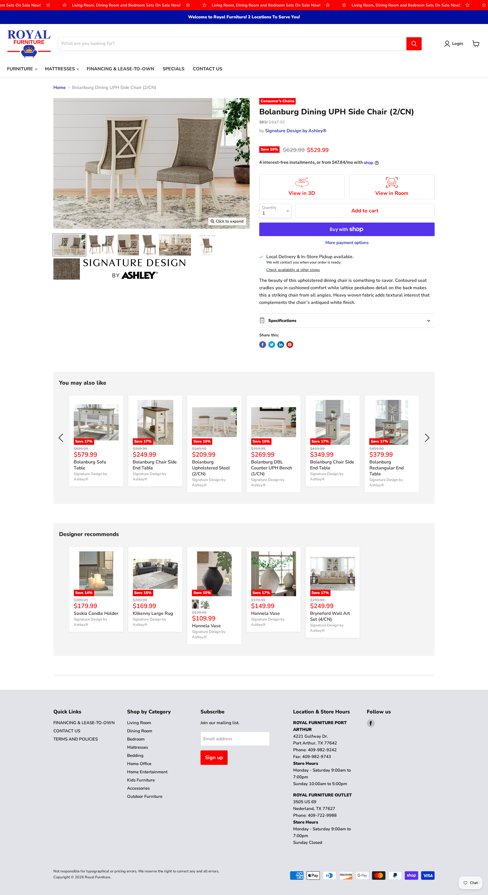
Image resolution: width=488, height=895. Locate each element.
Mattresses (137, 747)
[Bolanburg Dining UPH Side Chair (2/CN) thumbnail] (69, 245)
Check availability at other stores (293, 270)
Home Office (139, 763)
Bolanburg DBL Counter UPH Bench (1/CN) (271, 468)
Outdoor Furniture (144, 796)
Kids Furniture (141, 780)
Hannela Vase (206, 626)
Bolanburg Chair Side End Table (155, 465)
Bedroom (136, 739)
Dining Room (139, 731)
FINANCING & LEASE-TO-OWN (120, 69)
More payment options (347, 242)
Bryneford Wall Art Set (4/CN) (330, 616)
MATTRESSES (60, 69)
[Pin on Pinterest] (289, 344)
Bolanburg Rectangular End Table (386, 468)
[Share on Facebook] (262, 344)
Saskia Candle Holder (96, 613)
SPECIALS (173, 69)
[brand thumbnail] (134, 269)
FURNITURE (20, 69)
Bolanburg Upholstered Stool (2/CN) (211, 468)
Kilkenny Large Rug (153, 613)
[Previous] (61, 437)
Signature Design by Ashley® (295, 131)
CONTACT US (207, 69)
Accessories (138, 788)
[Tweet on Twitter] (271, 344)
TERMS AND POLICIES (75, 739)
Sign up (214, 757)
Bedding (135, 755)
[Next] (426, 437)
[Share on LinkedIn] (280, 344)
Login (457, 43)
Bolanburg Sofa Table (90, 465)
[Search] (414, 43)
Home (59, 87)
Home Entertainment (147, 772)
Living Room (139, 723)
